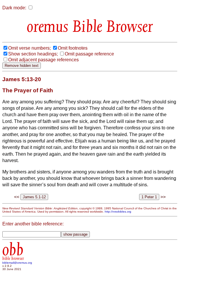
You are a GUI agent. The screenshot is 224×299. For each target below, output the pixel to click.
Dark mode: (14, 7)
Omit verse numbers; (29, 48)
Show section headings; (33, 53)
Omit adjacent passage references (43, 59)
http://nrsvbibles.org (118, 211)
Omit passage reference (89, 53)
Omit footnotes (73, 48)
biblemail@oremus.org (17, 262)
